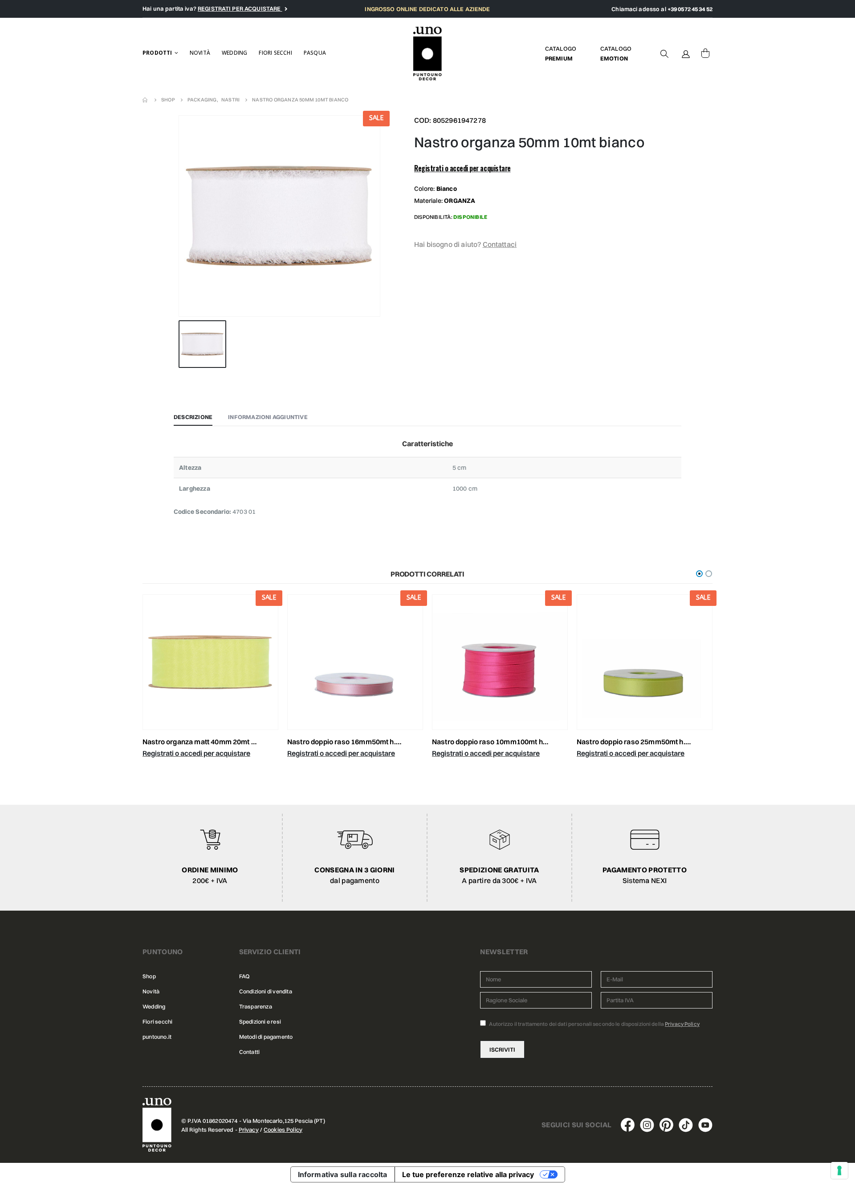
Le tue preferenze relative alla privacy (468, 1174)
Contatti (249, 1052)
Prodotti (157, 52)
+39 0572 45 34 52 (690, 8)
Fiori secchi (275, 52)
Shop (149, 976)
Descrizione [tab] (193, 416)
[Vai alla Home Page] (145, 100)
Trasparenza (255, 1006)
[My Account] (686, 53)
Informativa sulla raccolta (342, 1174)
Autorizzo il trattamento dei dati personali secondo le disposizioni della (594, 1024)
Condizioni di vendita (265, 991)
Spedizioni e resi (260, 1021)
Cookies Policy (283, 1129)
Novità (200, 52)
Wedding (234, 52)
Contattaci (500, 244)
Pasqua (315, 52)
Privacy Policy (682, 1024)
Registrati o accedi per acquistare (462, 168)
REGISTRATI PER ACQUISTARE (240, 8)
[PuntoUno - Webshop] (427, 54)
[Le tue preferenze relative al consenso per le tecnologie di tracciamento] (839, 1170)
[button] (699, 573)
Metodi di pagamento (266, 1036)
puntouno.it (156, 1036)
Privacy (249, 1129)
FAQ (244, 976)
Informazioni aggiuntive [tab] (268, 416)
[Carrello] (705, 53)
